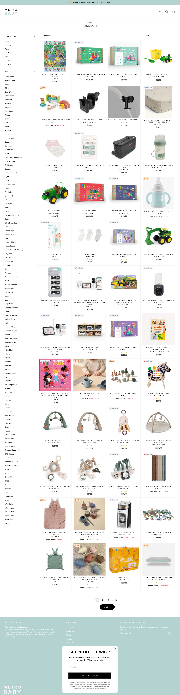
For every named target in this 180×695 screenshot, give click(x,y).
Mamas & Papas (11, 327)
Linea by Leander (11, 308)
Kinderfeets (9, 288)
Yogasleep (9, 519)
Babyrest (8, 100)
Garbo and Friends (12, 215)
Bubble (7, 142)
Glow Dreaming (11, 223)
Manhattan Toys (11, 331)
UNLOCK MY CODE (90, 675)
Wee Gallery (9, 504)
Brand (8, 71)
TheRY (7, 469)
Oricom (8, 404)
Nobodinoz (9, 392)
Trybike (8, 489)
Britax (7, 134)
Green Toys (9, 231)
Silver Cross (9, 438)
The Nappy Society (12, 465)
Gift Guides (69, 635)
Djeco (7, 180)
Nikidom (8, 388)
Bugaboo (8, 146)
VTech (7, 500)
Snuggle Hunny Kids (12, 450)
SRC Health (9, 454)
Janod (7, 269)
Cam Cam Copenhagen (13, 157)
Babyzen (8, 103)
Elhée (7, 188)
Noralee (8, 396)
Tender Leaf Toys (11, 462)
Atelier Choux (10, 80)
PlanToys (8, 423)
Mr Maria (8, 365)
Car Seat (8, 64)
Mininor (8, 354)
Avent (7, 84)
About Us (69, 639)
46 (116, 600)
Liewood (8, 300)
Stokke (7, 458)
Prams (36, 10)
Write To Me (10, 516)
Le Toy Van (9, 292)
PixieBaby (8, 419)
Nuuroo (8, 400)
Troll (6, 485)
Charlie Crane (10, 161)
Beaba (7, 115)
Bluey (7, 126)
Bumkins (8, 153)
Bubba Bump (10, 138)
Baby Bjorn (9, 92)
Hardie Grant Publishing (14, 250)
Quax (7, 427)
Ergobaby (8, 192)
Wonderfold (9, 512)
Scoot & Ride (10, 435)
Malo (7, 323)
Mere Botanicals (11, 342)
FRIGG (7, 211)
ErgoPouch (9, 196)
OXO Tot (8, 411)
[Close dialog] (115, 648)
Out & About (135, 10)
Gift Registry (51, 13)
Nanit (7, 377)
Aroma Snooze (10, 76)
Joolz (7, 281)
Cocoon (8, 169)
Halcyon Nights (11, 242)
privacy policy (101, 688)
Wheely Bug (9, 508)
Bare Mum (9, 111)
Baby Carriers (119, 10)
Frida (7, 207)
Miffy (7, 346)
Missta (7, 358)
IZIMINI (8, 265)
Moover (8, 361)
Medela (8, 334)
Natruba (8, 381)
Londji (7, 311)
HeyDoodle (9, 254)
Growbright (9, 234)
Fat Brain (8, 203)
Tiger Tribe (9, 477)
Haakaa (7, 238)
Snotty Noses (10, 446)
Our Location (70, 627)
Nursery (46, 10)
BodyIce (8, 130)
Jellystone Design (11, 277)
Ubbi (6, 492)
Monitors (59, 10)
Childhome (9, 165)
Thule (7, 473)
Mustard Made (10, 373)
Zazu (7, 523)
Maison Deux (10, 319)
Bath (93, 10)
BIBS (7, 119)
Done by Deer (10, 184)
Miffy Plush (9, 350)
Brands (25, 10)
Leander (8, 296)
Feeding (83, 10)
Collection (10, 36)
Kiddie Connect (11, 284)
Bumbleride (9, 150)
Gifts (147, 10)
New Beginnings (11, 385)
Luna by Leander (11, 315)
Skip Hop (8, 442)
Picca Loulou (9, 415)
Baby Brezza (9, 96)
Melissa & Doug (11, 338)
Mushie (8, 369)
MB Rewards (35, 13)
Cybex (7, 177)
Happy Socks (10, 246)
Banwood (8, 107)
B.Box (7, 88)
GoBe (7, 227)
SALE (23, 13)
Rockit (7, 431)
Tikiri (7, 481)
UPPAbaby (9, 496)
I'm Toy (8, 257)
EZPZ (7, 200)
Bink (6, 123)
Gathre (7, 219)
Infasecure (9, 261)
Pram (7, 41)
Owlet (7, 408)
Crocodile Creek (11, 173)
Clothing (104, 10)
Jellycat (8, 273)
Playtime (72, 10)
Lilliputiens (9, 304)
